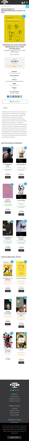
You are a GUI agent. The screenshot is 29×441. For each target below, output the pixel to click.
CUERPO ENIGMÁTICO (7, 200)
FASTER (21, 350)
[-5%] (8, 155)
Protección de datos (14, 412)
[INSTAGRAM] (18, 390)
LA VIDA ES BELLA (21, 164)
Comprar (8, 177)
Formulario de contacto (14, 401)
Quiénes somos (14, 422)
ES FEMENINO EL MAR (7, 165)
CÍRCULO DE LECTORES (8, 350)
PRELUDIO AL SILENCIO (21, 238)
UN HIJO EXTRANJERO (7, 312)
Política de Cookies (14, 415)
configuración (14, 433)
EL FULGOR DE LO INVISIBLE (7, 238)
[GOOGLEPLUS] (16, 390)
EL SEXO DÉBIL (21, 200)
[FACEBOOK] (11, 390)
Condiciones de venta (14, 410)
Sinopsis (5, 108)
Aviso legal (14, 408)
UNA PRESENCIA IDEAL (21, 314)
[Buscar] (27, 6)
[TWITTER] (13, 390)
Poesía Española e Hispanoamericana (8, 10)
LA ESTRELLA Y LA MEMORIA (8, 279)
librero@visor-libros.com (14, 399)
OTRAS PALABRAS (21, 278)
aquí (18, 431)
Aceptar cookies (14, 437)
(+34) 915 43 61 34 (14, 396)
